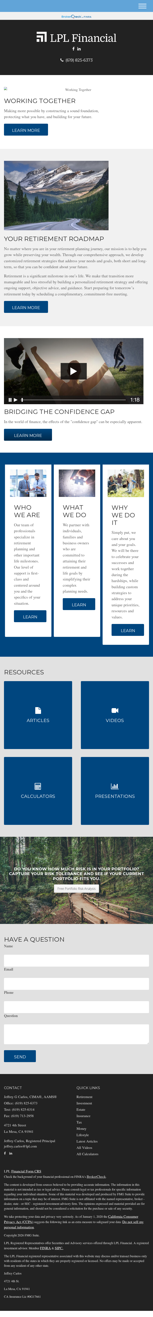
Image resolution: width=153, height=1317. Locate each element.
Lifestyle (82, 1134)
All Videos (84, 1147)
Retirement (84, 1096)
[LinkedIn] (79, 49)
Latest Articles (87, 1141)
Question (11, 1015)
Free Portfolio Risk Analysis (76, 888)
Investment (84, 1103)
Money (81, 1128)
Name (8, 946)
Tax (79, 1122)
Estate (80, 1109)
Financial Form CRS (26, 1171)
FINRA (45, 1248)
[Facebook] (73, 49)
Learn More (28, 435)
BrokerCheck (96, 1176)
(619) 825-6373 (79, 60)
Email (8, 969)
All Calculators (87, 1153)
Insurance (83, 1115)
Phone (9, 992)
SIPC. (59, 1248)
